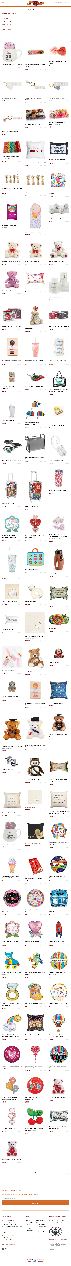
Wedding (30, 1231)
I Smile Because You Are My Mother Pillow (57, 1127)
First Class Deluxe (31, 506)
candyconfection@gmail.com (12, 1227)
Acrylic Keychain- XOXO (10, 131)
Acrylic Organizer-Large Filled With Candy (57, 123)
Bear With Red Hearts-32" (57, 261)
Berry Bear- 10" (6, 291)
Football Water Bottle (56, 574)
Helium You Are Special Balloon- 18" (32, 1098)
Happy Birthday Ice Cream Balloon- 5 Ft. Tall (10, 877)
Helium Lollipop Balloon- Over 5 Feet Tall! (34, 1067)
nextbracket (40, 1261)
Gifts (34, 9)
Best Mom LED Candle (56, 297)
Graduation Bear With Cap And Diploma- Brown (12, 747)
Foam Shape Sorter (31, 570)
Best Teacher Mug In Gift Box (11, 326)
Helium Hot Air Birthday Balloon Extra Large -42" (57, 1036)
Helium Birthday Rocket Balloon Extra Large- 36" (57, 942)
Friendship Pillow (8, 630)
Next (66, 1173)
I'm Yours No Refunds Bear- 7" (11, 1160)
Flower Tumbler (7, 576)
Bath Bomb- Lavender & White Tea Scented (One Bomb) (58, 218)
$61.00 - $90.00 (6, 24)
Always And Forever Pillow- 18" (35, 163)
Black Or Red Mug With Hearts (59, 326)
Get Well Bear (29, 671)
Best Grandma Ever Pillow (34, 289)
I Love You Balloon (8, 1128)
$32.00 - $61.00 (6, 21)
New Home (30, 1233)
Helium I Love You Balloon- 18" (12, 1066)
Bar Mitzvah (29, 1227)
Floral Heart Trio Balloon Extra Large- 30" (34, 536)
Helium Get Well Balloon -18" (58, 1004)
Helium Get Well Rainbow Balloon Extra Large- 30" (10, 1036)
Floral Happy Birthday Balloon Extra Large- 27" (10, 536)
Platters (28, 1220)
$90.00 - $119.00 (6, 27)
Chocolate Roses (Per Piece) (34, 387)
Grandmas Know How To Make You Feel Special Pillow (59, 812)
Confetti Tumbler (8, 421)
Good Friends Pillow (56, 703)
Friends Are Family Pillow (57, 604)
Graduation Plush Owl (32, 779)
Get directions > (7, 1239)
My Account (30, 1237)
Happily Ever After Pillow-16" (35, 843)
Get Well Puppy (54, 663)
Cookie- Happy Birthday (56, 425)
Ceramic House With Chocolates (8, 387)
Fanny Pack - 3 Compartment (11, 461)
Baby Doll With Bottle (32, 232)
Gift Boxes (41, 1224)
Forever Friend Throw (9, 602)
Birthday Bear (29, 329)
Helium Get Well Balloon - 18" (35, 1004)
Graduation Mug (7, 770)
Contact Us (40, 1237)
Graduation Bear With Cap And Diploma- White (35, 746)
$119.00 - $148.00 (6, 30)
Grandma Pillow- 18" (8, 813)
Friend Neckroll (30, 602)
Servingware (42, 1227)
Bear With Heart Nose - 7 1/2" (34, 261)
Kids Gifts (41, 1231)
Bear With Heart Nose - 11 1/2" (11, 261)
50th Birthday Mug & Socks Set (12, 65)
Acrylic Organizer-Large (33, 124)
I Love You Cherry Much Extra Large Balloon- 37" (35, 1129)
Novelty (40, 9)
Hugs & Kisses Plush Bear (57, 1097)
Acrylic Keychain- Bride (9, 98)
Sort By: (55, 36)
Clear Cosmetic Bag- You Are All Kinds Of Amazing (58, 390)
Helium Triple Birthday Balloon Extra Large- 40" (10, 1098)
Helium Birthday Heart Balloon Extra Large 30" (33, 942)
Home (29, 9)
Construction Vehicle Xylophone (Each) (32, 423)
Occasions (29, 1223)
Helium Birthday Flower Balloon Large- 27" (10, 942)
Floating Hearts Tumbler (57, 490)
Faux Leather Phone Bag (56, 461)
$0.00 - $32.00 (6, 19)
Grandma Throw (30, 807)
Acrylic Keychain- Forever (57, 98)
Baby (28, 1224)
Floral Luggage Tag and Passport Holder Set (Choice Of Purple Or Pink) (58, 536)
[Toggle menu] (2, 2)
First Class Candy (8, 504)
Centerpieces (40, 1220)
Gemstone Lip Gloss (8, 671)
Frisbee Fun (52, 629)
